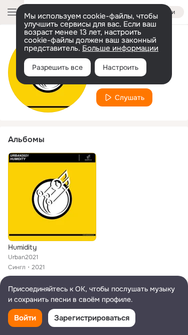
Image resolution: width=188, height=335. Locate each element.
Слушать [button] (129, 97)
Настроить (120, 67)
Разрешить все (57, 67)
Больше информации (120, 48)
